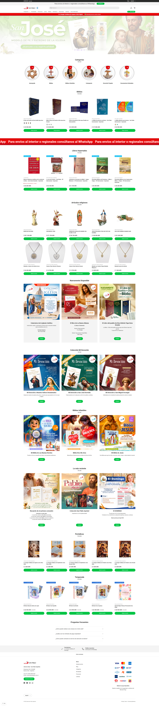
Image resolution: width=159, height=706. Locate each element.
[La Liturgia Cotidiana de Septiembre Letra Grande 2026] (79, 549)
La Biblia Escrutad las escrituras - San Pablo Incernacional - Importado (102, 121)
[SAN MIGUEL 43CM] (56, 217)
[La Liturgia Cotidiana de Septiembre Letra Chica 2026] (56, 549)
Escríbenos (100, 3)
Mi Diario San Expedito (51, 605)
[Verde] (30, 123)
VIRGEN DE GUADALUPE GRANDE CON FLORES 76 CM (77, 232)
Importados (61, 11)
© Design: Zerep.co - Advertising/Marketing (128, 701)
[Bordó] (26, 123)
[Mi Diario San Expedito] (56, 592)
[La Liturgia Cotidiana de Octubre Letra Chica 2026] (102, 549)
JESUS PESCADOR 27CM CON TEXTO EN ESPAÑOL (101, 232)
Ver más (32, 1)
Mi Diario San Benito (73, 605)
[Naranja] (28, 123)
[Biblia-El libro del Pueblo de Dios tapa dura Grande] (56, 106)
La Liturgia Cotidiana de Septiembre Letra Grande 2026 (78, 563)
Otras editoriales (74, 11)
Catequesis (89, 83)
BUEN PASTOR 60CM (28, 231)
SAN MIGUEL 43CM (50, 231)
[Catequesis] (88, 72)
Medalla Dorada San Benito (121, 266)
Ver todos (79, 93)
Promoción (40, 11)
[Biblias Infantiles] (70, 72)
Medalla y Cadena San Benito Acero (32, 266)
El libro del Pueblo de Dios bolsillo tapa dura (33, 120)
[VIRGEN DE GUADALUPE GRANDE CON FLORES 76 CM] (79, 217)
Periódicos (55, 11)
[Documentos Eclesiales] (126, 72)
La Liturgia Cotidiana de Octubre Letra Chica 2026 (102, 563)
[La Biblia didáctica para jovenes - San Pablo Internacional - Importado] (125, 106)
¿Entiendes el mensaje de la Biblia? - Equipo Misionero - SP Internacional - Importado (79, 180)
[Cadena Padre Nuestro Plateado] (56, 252)
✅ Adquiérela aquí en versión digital (93, 14)
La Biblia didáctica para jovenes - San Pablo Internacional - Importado (124, 121)
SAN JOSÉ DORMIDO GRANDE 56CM (123, 231)
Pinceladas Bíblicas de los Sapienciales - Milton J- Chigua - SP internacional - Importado (124, 181)
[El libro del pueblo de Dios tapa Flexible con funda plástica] (79, 106)
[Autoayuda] (32, 72)
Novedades (33, 11)
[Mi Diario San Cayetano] (102, 592)
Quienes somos (79, 664)
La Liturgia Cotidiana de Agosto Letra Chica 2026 (33, 563)
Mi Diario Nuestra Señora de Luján (31, 605)
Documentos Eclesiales (126, 83)
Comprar (41, 338)
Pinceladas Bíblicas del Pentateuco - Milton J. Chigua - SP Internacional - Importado (102, 180)
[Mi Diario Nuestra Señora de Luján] (34, 592)
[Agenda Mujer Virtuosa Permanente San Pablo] (125, 592)
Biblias (49, 11)
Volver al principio (79, 654)
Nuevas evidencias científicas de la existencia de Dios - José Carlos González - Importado (34, 180)
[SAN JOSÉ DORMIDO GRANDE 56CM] (125, 217)
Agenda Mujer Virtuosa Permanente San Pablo (124, 606)
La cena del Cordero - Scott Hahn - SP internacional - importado (54, 180)
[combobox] (84, 8)
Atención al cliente (29, 678)
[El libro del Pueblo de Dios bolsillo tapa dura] (34, 106)
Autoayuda (32, 83)
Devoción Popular (108, 83)
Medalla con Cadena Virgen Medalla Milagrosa (100, 267)
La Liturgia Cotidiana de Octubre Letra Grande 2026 (125, 563)
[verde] (117, 124)
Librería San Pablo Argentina (31, 701)
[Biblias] (51, 72)
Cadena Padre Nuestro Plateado (53, 266)
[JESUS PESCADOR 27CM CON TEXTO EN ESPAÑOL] (102, 217)
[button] (134, 8)
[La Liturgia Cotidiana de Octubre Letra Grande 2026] (125, 549)
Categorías (26, 11)
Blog (128, 1)
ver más (79, 352)
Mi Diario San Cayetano (97, 605)
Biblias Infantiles (70, 83)
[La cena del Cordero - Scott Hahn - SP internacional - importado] (56, 165)
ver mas (79, 412)
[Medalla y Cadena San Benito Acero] (34, 252)
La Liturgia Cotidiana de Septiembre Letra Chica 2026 (55, 563)
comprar (117, 525)
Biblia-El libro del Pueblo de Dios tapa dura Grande (55, 121)
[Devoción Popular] (107, 72)
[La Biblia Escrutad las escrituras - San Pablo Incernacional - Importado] (102, 106)
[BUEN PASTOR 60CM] (34, 217)
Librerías (67, 11)
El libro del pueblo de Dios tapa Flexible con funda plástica (78, 121)
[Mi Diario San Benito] (79, 592)
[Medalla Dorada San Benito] (125, 252)
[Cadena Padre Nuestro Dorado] (79, 252)
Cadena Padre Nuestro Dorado (76, 266)
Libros (45, 11)
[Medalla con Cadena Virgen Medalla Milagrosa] (102, 252)
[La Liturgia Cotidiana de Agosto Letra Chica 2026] (34, 549)
